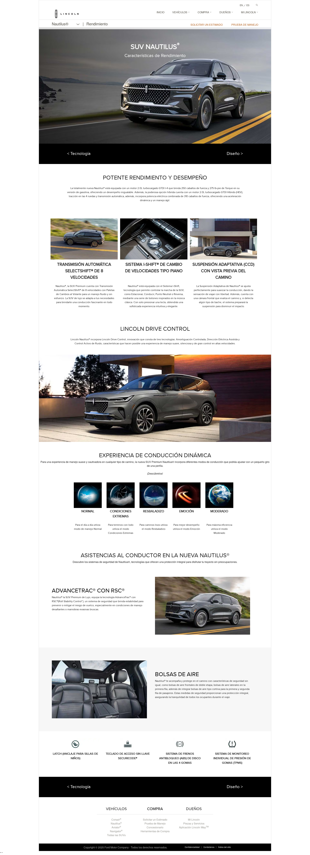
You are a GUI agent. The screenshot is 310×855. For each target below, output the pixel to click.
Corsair (116, 819)
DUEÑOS (225, 12)
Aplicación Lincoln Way (194, 827)
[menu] (81, 24)
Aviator (116, 827)
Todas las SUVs (116, 835)
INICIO (160, 12)
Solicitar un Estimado (155, 819)
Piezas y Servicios (193, 823)
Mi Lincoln (194, 819)
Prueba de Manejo (155, 823)
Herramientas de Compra (155, 831)
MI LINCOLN (248, 12)
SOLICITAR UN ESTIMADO (207, 24)
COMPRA (204, 12)
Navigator (116, 831)
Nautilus (116, 823)
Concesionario (155, 827)
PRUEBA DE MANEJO (244, 24)
